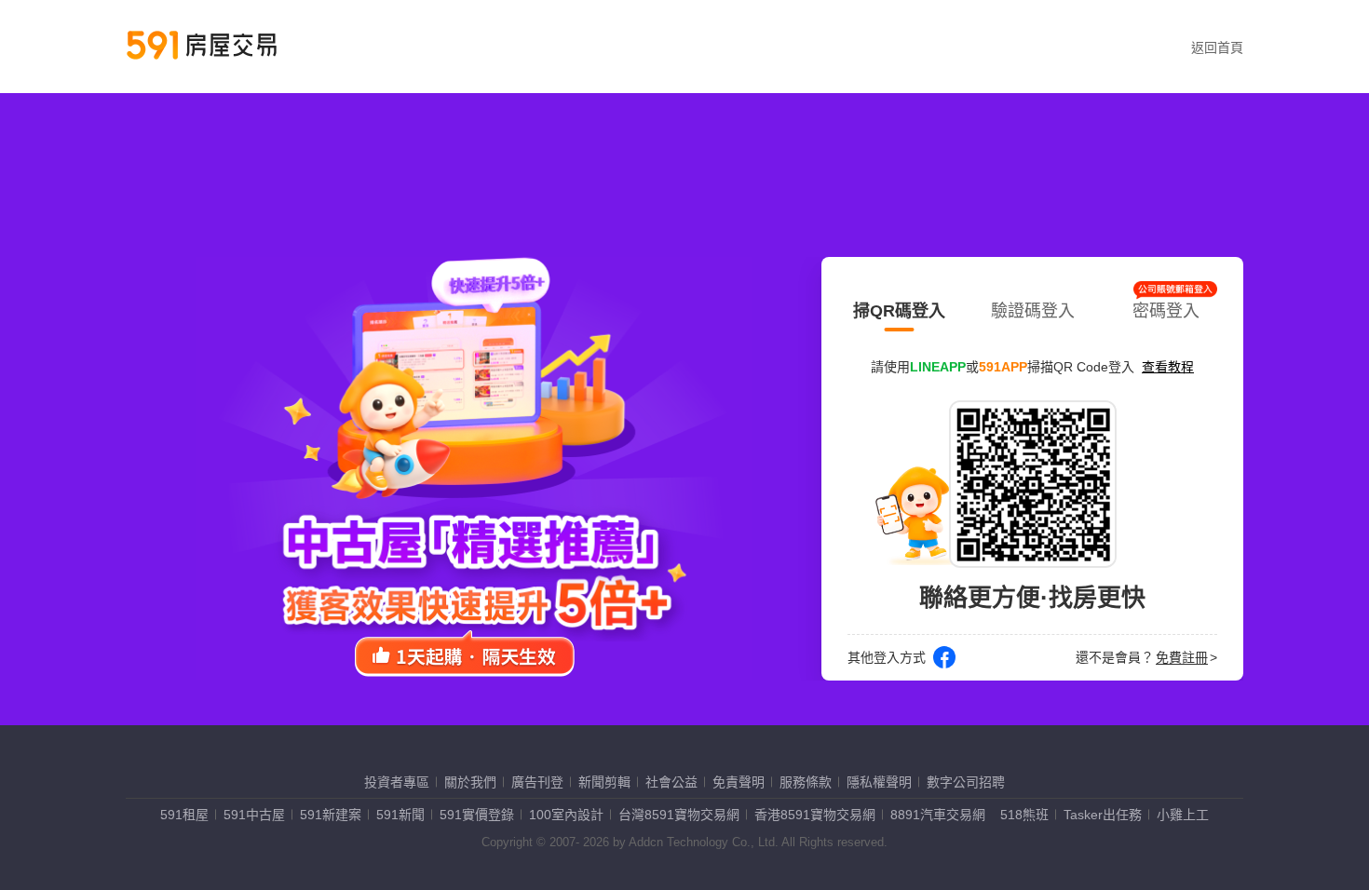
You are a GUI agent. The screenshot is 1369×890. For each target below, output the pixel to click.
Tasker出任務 (1103, 814)
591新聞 (400, 814)
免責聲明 (738, 782)
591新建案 (330, 814)
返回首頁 (1217, 47)
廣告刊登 (537, 782)
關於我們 (470, 782)
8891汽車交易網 (937, 814)
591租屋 (184, 814)
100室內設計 (566, 814)
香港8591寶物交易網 (814, 814)
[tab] (899, 307)
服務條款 (805, 782)
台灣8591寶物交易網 (678, 814)
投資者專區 (396, 782)
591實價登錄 (477, 814)
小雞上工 (1183, 814)
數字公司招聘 (966, 782)
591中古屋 (254, 814)
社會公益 (671, 782)
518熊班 (1024, 814)
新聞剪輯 (604, 782)
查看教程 (1168, 366)
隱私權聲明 (879, 782)
